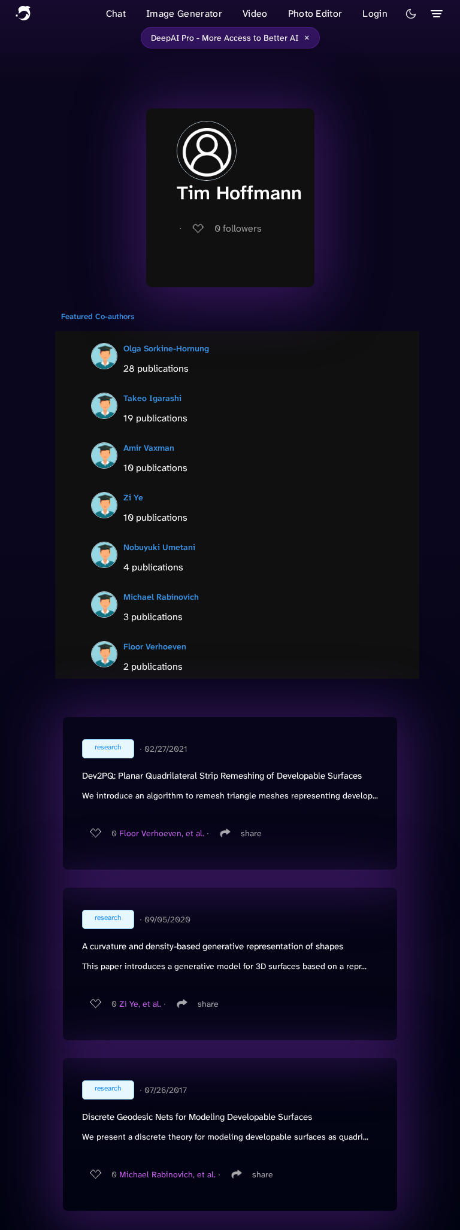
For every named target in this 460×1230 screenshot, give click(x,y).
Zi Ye (133, 497)
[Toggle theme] (410, 13)
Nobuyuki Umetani (159, 547)
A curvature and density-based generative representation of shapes (212, 946)
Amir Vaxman (148, 447)
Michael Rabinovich (161, 596)
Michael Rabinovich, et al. (167, 1174)
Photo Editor (315, 13)
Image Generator (184, 13)
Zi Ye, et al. (140, 1003)
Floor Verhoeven (154, 646)
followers (238, 228)
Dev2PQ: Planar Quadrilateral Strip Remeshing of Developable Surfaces (222, 776)
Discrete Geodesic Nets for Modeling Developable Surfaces (197, 1117)
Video (255, 13)
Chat (116, 13)
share (251, 833)
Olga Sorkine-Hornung (166, 348)
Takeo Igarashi (152, 398)
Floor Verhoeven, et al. (161, 833)
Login (375, 13)
